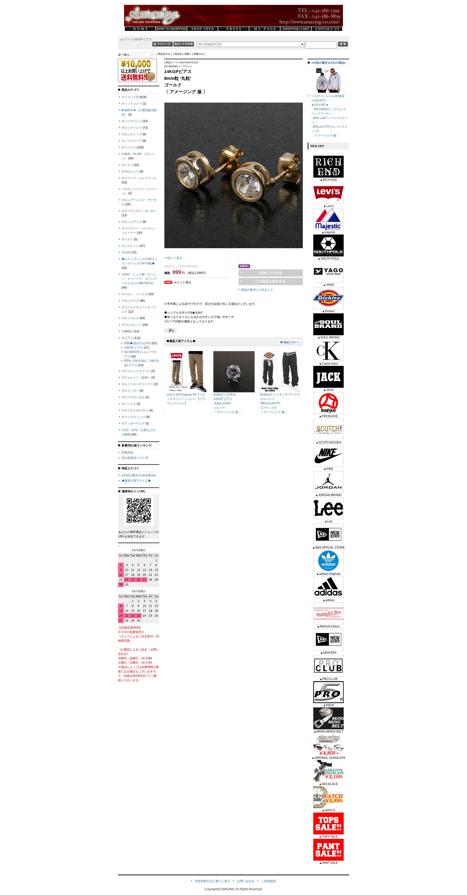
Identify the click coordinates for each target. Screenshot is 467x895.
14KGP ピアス (133, 347)
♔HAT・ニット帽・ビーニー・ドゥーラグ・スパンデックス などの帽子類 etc (139, 279)
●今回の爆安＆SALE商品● (139, 475)
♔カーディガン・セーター (139, 211)
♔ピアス (125, 39)
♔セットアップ (132, 222)
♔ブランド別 (130, 97)
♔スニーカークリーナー (137, 384)
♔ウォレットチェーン (136, 371)
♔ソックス (129, 404)
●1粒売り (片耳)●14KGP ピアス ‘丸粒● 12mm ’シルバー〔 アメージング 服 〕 (227, 403)
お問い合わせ (245, 881)
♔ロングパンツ (132, 127)
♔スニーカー (130, 390)
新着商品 (127, 452)
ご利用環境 (268, 881)
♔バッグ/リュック (133, 417)
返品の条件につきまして (257, 289)
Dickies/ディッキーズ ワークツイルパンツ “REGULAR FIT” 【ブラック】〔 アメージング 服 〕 (280, 403)
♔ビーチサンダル (133, 397)
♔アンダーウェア (133, 423)
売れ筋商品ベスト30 (135, 458)
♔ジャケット (130, 246)
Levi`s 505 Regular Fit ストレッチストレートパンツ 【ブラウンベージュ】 (186, 399)
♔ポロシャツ (130, 171)
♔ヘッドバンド (132, 103)
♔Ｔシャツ (129, 147)
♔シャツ (127, 165)
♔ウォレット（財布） (136, 377)
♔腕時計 (127, 331)
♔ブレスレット (132, 324)
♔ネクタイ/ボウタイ (135, 410)
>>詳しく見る (173, 258)
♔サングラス (130, 300)
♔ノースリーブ (132, 141)
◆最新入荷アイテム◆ (136, 480)
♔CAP (126, 252)
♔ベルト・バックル (135, 294)
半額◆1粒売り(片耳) (137, 343)
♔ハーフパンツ (132, 121)
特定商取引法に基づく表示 (212, 881)
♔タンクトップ (132, 134)
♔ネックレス (130, 318)
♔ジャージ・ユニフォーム (139, 178)
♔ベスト (127, 239)
